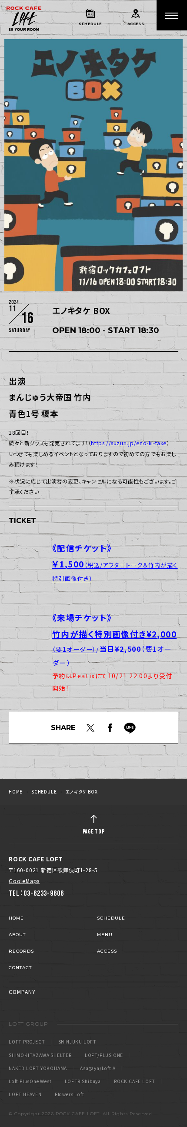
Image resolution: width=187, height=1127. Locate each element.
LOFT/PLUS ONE (104, 1055)
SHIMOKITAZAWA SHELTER (40, 1055)
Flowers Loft (69, 1094)
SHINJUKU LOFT (77, 1042)
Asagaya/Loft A (97, 1068)
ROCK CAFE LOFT (134, 1081)
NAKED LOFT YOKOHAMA (38, 1068)
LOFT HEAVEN (25, 1094)
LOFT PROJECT (27, 1042)
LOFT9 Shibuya (83, 1081)
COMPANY (22, 991)
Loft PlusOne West (30, 1081)
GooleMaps (24, 881)
